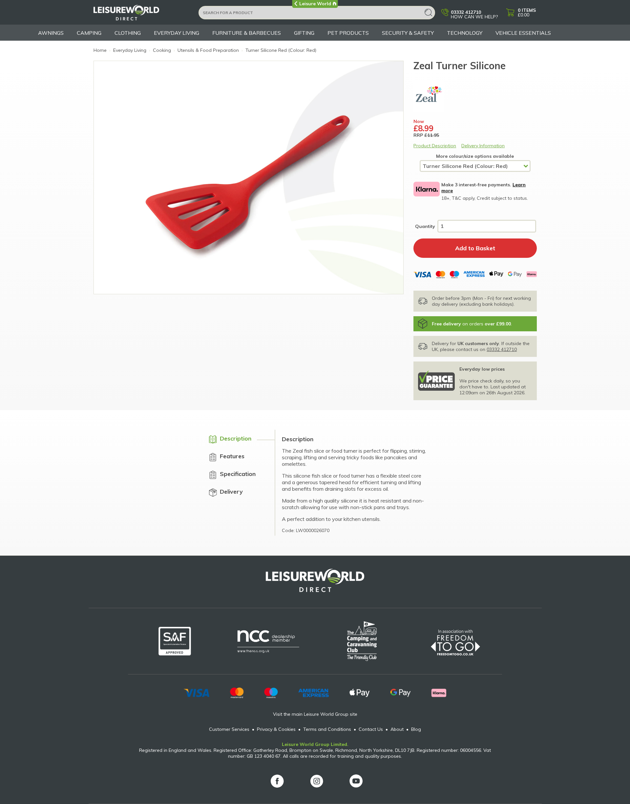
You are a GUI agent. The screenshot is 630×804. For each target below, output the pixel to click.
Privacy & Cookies (276, 729)
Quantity (425, 226)
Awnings (51, 33)
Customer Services (229, 729)
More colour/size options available (475, 156)
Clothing (128, 33)
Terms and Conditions (327, 729)
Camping (89, 33)
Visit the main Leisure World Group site (315, 714)
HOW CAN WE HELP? (474, 14)
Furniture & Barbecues (246, 33)
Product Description (434, 146)
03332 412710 (502, 349)
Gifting (304, 33)
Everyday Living (176, 33)
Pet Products (348, 33)
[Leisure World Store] (142, 15)
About (397, 729)
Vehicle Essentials (523, 33)
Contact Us (371, 729)
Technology (464, 33)
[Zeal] (474, 96)
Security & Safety (408, 33)
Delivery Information (483, 146)
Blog (416, 729)
